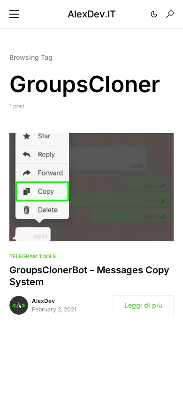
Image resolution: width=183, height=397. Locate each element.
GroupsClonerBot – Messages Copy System (89, 275)
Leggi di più (143, 305)
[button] (14, 14)
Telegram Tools (32, 256)
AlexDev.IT (92, 14)
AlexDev (43, 300)
